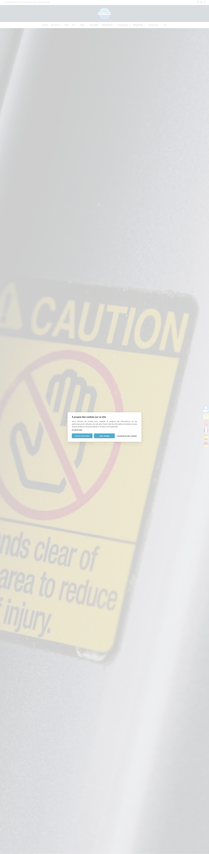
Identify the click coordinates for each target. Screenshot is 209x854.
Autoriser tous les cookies (82, 436)
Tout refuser (104, 436)
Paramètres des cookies (127, 436)
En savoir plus (77, 430)
